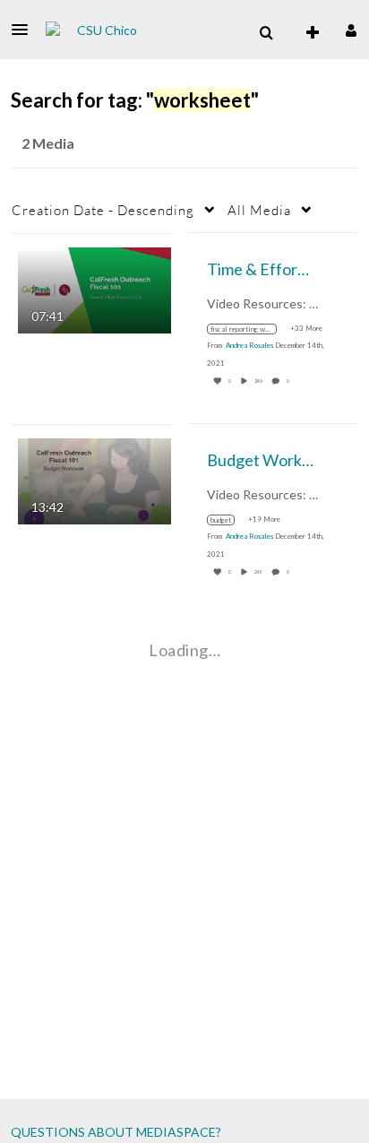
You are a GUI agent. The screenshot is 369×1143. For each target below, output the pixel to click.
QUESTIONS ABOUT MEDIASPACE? (116, 1131)
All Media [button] (259, 210)
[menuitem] (266, 33)
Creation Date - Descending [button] (103, 210)
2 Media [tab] (47, 143)
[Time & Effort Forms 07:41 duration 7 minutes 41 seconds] (94, 288)
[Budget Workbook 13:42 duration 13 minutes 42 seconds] (94, 479)
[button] (25, 29)
